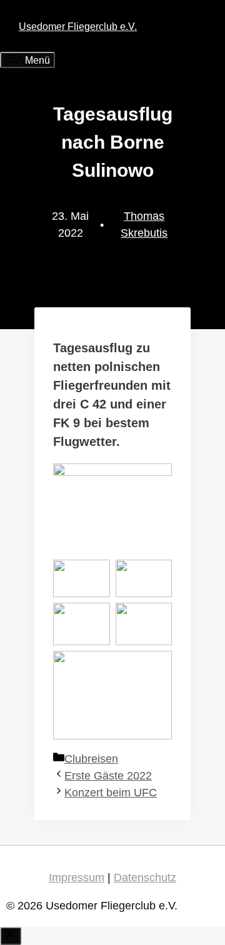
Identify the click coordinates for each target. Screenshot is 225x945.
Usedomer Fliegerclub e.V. (78, 26)
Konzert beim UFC (110, 792)
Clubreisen (91, 759)
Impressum (76, 877)
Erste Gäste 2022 (108, 775)
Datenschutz (145, 877)
